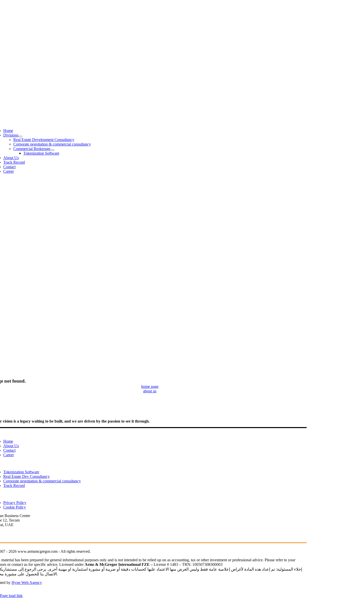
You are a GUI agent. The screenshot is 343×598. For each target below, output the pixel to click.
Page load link (11, 595)
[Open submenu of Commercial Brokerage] (52, 150)
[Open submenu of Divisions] (20, 136)
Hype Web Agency (27, 582)
